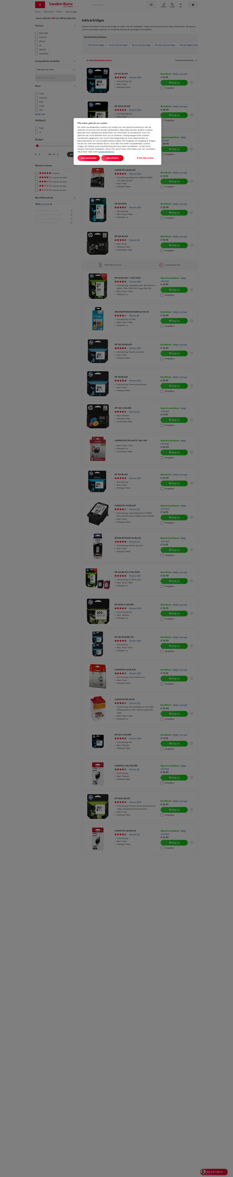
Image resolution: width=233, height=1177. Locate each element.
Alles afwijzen (112, 158)
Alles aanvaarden (88, 158)
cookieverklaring (106, 151)
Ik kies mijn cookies (145, 158)
